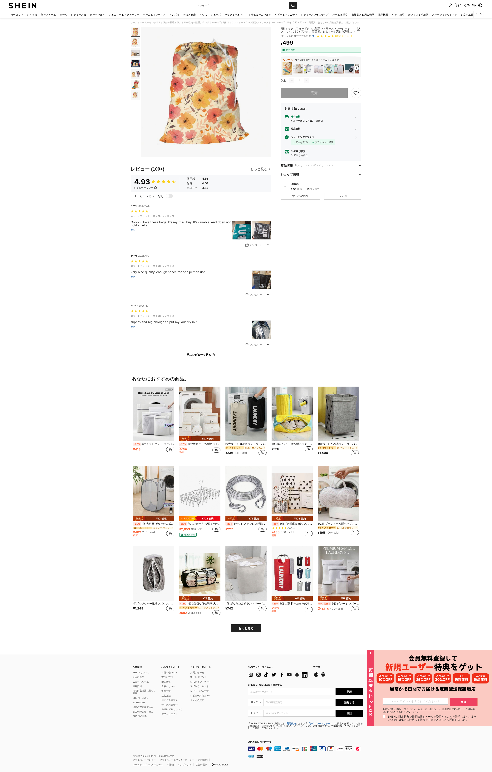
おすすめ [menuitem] (32, 14)
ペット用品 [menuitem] (398, 14)
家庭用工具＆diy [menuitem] (470, 14)
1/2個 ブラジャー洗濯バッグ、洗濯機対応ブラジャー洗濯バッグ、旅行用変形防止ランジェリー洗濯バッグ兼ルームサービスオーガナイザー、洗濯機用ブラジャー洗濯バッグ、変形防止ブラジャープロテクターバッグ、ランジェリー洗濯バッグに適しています (338, 523)
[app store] (316, 676)
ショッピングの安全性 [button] (302, 137)
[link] (458, 5)
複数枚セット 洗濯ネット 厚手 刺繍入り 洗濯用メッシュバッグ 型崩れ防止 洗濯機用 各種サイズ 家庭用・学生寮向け (200, 443)
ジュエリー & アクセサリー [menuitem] (124, 14)
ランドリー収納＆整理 (188, 22)
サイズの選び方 (169, 705)
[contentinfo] (305, 748)
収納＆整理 (169, 22)
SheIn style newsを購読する (265, 685)
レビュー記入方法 (199, 691)
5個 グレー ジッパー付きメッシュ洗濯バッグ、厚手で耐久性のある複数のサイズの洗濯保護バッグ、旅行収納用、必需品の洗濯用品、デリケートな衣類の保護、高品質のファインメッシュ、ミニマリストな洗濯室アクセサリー (338, 603)
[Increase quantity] (306, 80)
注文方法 (166, 695)
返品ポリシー (168, 686)
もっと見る (246, 628)
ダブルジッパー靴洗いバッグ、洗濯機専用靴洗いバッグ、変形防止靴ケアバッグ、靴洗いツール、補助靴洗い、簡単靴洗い (153, 603)
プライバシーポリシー (318, 723)
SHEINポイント (198, 677)
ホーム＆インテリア (150, 22)
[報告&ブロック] (268, 245)
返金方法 (166, 691)
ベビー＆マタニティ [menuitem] (286, 14)
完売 (314, 93)
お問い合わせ (197, 672)
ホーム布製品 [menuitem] (339, 14)
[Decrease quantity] (291, 80)
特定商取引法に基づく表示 (144, 692)
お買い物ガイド (169, 672)
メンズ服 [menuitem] (174, 14)
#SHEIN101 (139, 702)
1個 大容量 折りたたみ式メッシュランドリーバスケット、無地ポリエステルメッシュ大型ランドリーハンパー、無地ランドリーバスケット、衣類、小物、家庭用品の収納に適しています (154, 523)
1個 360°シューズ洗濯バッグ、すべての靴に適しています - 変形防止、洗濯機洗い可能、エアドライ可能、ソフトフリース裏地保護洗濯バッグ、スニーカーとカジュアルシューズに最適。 (292, 443)
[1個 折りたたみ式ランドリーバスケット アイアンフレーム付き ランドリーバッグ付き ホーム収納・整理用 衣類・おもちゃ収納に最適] (338, 414)
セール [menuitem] (63, 14)
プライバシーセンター (144, 760)
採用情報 (137, 686)
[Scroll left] (476, 14)
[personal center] (450, 5)
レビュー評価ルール (200, 695)
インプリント (185, 764)
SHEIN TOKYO (140, 698)
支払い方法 (167, 677)
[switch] (169, 196)
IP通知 (170, 764)
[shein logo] (23, 5)
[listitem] (287, 68)
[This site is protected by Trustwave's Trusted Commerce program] (251, 756)
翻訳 (133, 230)
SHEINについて (141, 672)
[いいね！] (247, 245)
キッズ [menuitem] (203, 14)
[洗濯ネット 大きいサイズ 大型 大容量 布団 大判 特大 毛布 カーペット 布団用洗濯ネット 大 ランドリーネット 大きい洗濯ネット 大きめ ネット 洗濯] (339, 68)
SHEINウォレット (199, 686)
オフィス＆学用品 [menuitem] (418, 14)
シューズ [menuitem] (216, 14)
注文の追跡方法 (169, 700)
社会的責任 (138, 677)
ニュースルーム (141, 681)
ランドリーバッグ (211, 22)
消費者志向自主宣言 (143, 707)
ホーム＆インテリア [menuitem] (154, 14)
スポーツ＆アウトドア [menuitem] (444, 14)
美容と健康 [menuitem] (189, 14)
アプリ (316, 667)
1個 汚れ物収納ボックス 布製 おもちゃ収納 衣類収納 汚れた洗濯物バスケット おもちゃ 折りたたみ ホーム (292, 523)
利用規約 (291, 723)
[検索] (293, 5)
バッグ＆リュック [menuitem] (235, 14)
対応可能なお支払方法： (260, 742)
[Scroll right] (481, 14)
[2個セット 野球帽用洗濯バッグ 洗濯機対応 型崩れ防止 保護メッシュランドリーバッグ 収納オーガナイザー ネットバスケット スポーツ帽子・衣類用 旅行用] (349, 68)
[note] (199, 438)
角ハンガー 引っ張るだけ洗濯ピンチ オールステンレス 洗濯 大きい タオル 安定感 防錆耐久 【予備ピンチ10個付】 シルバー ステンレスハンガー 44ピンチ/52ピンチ (200, 523)
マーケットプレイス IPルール (148, 764)
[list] (278, 675)
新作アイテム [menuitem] (48, 14)
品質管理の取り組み (143, 711)
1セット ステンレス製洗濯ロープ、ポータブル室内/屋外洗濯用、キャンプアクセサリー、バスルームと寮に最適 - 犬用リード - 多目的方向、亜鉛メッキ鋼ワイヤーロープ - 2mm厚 (246, 523)
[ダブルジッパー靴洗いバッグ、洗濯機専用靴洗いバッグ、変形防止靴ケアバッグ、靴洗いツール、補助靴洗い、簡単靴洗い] (153, 573)
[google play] (323, 676)
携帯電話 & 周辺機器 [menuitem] (362, 14)
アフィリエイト (169, 714)
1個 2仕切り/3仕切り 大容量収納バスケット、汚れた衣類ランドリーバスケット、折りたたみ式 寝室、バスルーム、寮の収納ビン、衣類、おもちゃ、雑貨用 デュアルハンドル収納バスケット (200, 603)
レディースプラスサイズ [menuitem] (315, 14)
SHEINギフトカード (200, 681)
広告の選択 (201, 764)
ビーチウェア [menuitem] (97, 14)
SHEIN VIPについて (171, 709)
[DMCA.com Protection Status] (260, 756)
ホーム (134, 22)
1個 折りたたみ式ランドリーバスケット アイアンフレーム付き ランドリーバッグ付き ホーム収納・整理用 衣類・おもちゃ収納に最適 (338, 443)
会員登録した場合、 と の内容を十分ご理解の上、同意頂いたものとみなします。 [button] (429, 710)
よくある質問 (197, 700)
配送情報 (166, 681)
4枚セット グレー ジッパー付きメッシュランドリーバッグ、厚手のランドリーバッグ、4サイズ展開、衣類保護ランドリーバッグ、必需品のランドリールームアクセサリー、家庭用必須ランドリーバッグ (154, 443)
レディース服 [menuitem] (78, 14)
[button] (473, 5)
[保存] (356, 93)
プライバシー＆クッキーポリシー (177, 760)
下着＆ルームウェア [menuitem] (259, 14)
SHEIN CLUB (140, 716)
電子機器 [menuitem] (383, 14)
